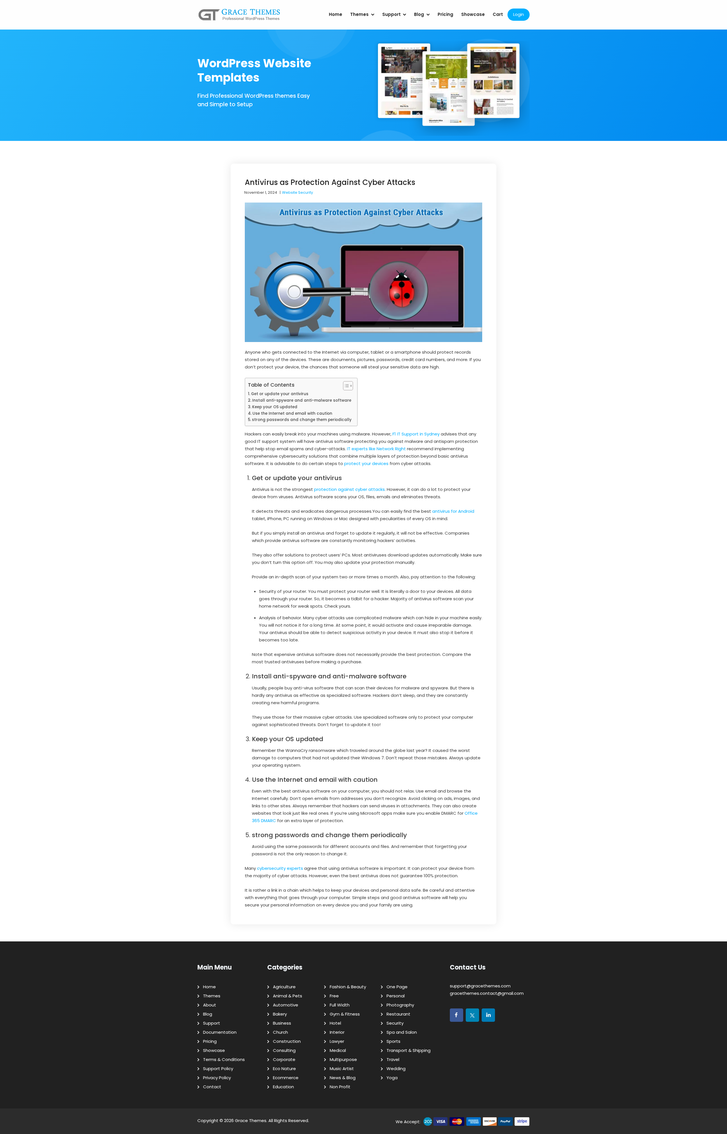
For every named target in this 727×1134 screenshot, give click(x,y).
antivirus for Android (453, 511)
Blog (419, 14)
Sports (393, 1041)
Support (391, 14)
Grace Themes (250, 1120)
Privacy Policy (217, 1078)
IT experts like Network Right (376, 449)
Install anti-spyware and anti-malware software (301, 400)
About (209, 1005)
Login (518, 14)
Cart (498, 14)
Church (280, 1032)
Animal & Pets (287, 996)
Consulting (284, 1050)
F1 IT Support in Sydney (416, 434)
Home (335, 14)
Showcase (473, 14)
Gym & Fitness (345, 1014)
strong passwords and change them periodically (302, 419)
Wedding (396, 1069)
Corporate (284, 1059)
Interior (337, 1032)
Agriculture (284, 987)
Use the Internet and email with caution (292, 413)
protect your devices (366, 463)
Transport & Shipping (409, 1050)
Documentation (220, 1032)
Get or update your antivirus (279, 394)
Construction (287, 1041)
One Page (397, 987)
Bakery (280, 1014)
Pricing (445, 14)
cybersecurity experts (280, 868)
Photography (400, 1005)
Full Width (340, 1005)
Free (334, 996)
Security (395, 1023)
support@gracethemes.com (480, 986)
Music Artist (342, 1069)
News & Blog (343, 1078)
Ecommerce (285, 1078)
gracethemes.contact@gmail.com (487, 993)
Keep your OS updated (274, 407)
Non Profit (340, 1087)
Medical (338, 1050)
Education (283, 1087)
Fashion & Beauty (348, 987)
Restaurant (398, 1014)
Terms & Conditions (224, 1059)
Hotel (335, 1023)
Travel (393, 1059)
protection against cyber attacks (349, 489)
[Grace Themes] (239, 17)
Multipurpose (343, 1059)
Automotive (285, 1005)
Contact (212, 1087)
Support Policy (218, 1069)
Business (282, 1023)
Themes (359, 14)
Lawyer (337, 1041)
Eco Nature (284, 1069)
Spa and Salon (402, 1032)
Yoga (392, 1078)
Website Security (297, 192)
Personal (396, 996)
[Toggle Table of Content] (345, 386)
